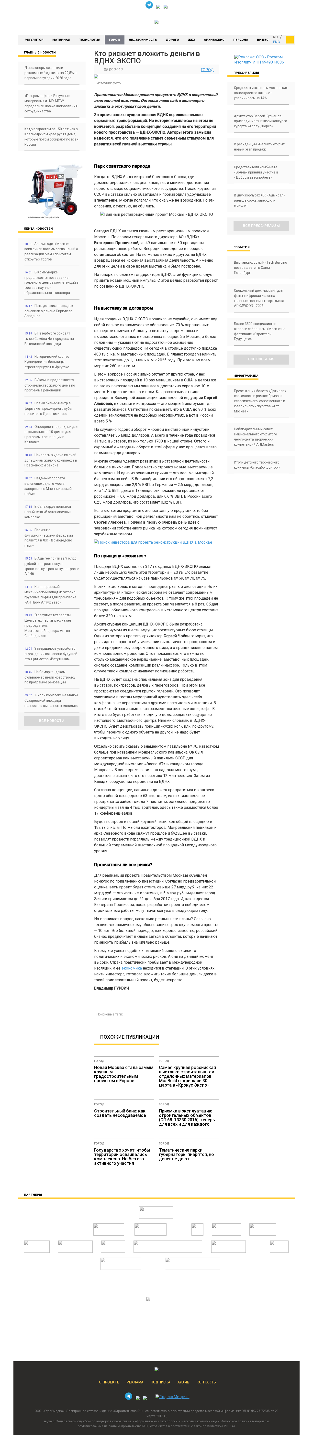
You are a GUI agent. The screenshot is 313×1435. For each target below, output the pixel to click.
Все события (261, 359)
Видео (262, 40)
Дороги (172, 40)
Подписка (160, 1382)
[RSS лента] (166, 7)
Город (114, 40)
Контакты (206, 1382)
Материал (61, 40)
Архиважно (214, 40)
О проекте (109, 1382)
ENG (276, 42)
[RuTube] (158, 7)
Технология (89, 40)
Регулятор (34, 40)
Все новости (51, 721)
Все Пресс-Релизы (261, 226)
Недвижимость (143, 40)
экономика (132, 968)
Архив (183, 1382)
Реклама (134, 1382)
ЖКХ (191, 40)
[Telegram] (149, 7)
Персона (240, 40)
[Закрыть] (290, 39)
